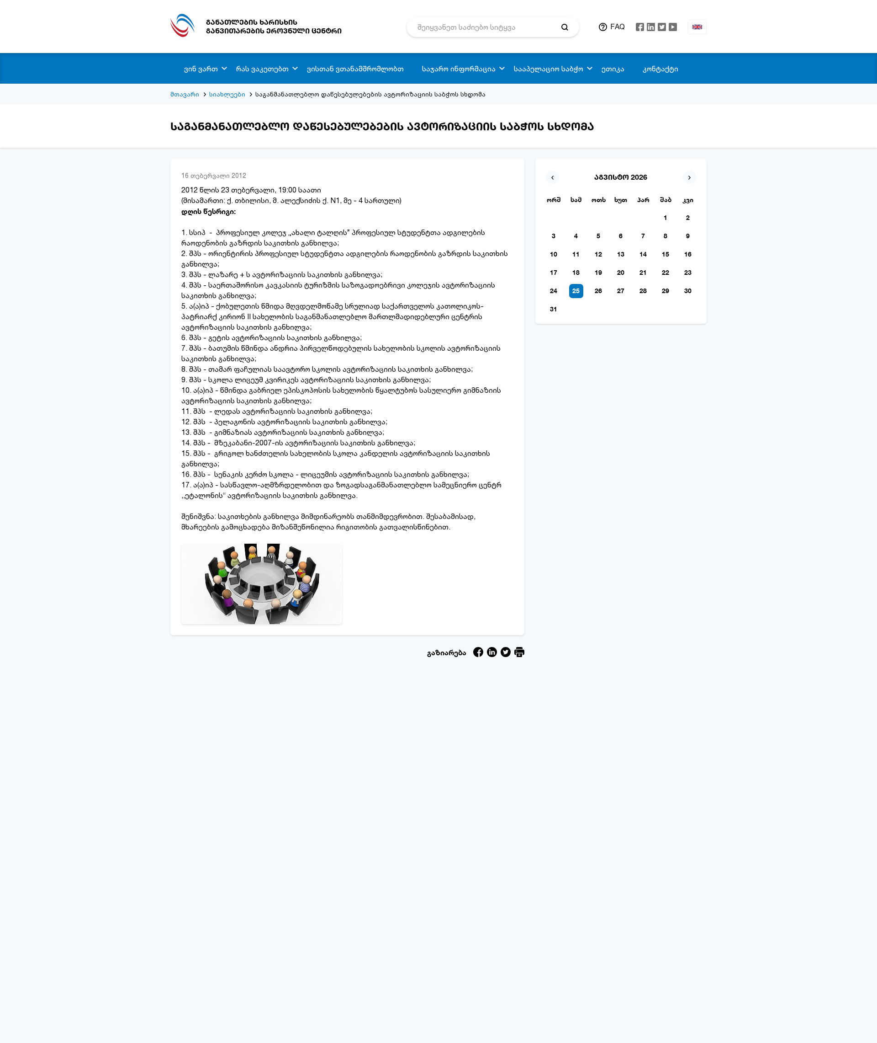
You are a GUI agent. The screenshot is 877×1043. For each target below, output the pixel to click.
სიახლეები (227, 94)
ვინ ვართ (201, 68)
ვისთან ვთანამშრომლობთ (355, 68)
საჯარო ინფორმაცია (459, 68)
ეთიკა (613, 68)
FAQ (617, 26)
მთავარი (184, 94)
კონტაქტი (660, 68)
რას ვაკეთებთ (262, 68)
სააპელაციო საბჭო (548, 68)
